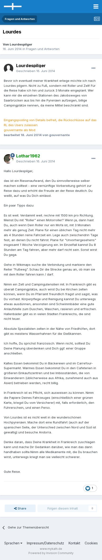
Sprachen (12, 543)
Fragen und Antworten (43, 49)
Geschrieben (35, 71)
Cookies (91, 543)
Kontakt (74, 543)
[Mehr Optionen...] (93, 68)
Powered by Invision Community (51, 553)
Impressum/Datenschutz (45, 543)
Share (21, 508)
